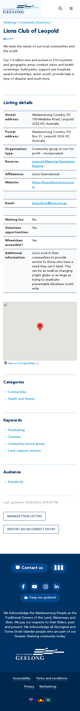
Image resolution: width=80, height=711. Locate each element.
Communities (17, 392)
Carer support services (24, 450)
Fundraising (16, 430)
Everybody (15, 482)
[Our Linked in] (56, 586)
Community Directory (34, 22)
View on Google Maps (21, 363)
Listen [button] (10, 39)
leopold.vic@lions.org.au (49, 203)
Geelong (9, 22)
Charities (14, 437)
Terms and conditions (51, 678)
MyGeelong (48, 686)
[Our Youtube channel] (34, 586)
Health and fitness (21, 398)
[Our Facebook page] (23, 586)
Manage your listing (24, 516)
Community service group (26, 443)
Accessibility (22, 678)
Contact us (32, 568)
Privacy (29, 686)
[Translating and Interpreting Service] (59, 568)
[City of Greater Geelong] (21, 9)
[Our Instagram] (45, 586)
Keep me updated (42, 597)
